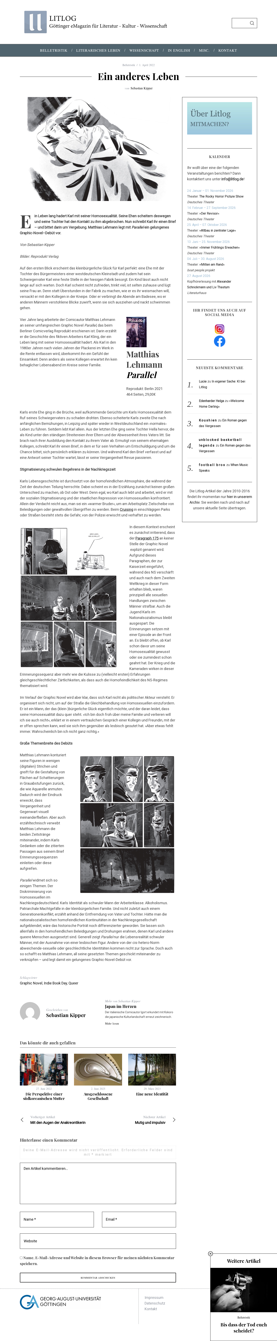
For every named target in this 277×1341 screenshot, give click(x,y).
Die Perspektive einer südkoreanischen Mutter (44, 1096)
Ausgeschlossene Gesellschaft (98, 1096)
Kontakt (151, 1309)
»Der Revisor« (209, 213)
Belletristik (128, 65)
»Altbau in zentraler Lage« (217, 230)
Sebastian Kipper (141, 88)
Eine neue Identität (152, 1094)
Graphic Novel (31, 983)
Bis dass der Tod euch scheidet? (244, 1327)
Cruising (126, 509)
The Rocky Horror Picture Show (221, 196)
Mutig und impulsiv (150, 1120)
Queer (73, 983)
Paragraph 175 (147, 538)
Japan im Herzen (120, 1006)
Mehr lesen (112, 1023)
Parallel (141, 374)
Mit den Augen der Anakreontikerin (58, 1120)
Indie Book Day (55, 983)
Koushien (208, 420)
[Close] (210, 1253)
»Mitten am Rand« (212, 264)
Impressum (154, 1297)
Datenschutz (155, 1303)
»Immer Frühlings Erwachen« (219, 247)
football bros (212, 465)
